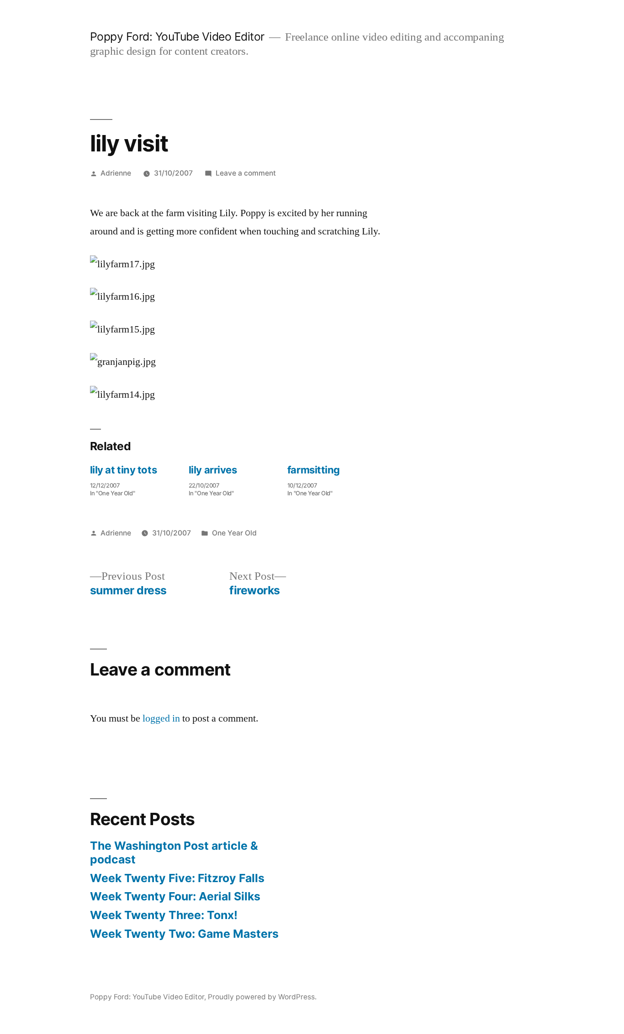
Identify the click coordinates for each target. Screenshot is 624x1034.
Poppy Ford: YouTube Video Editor (177, 36)
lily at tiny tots (123, 470)
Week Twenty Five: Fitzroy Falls (177, 878)
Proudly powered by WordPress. (262, 996)
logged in (161, 718)
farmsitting (313, 470)
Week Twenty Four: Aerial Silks (175, 896)
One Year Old (234, 533)
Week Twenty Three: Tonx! (164, 915)
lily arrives (213, 470)
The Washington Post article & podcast (174, 852)
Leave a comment (246, 173)
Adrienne (115, 173)
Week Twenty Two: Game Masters (184, 933)
